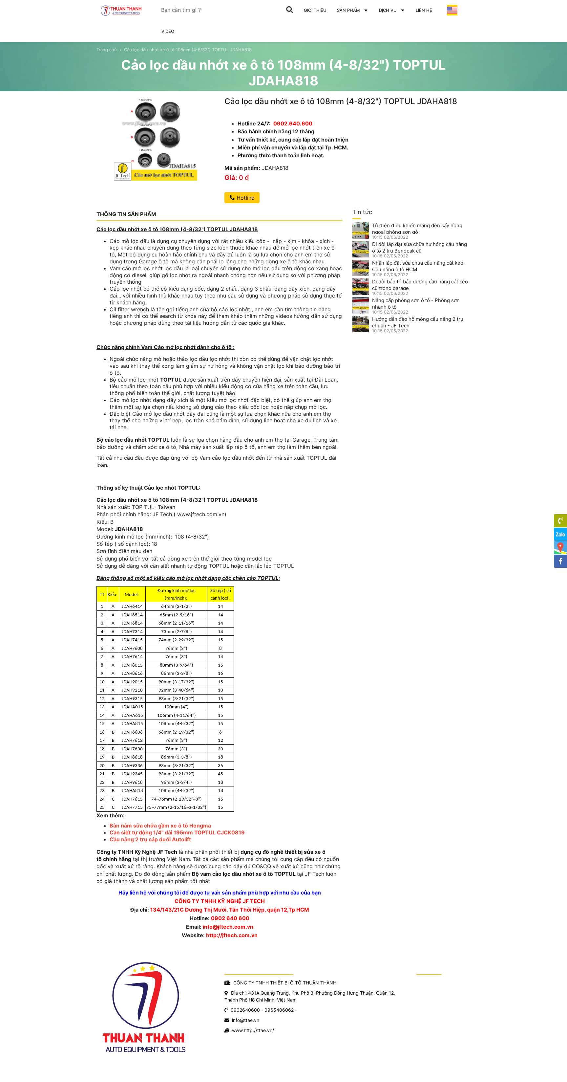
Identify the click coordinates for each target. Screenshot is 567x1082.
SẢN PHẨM (348, 10)
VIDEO (167, 31)
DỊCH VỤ (388, 10)
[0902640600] (560, 520)
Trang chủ (106, 49)
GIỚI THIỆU (315, 10)
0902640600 (245, 1010)
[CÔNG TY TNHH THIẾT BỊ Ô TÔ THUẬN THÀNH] (122, 10)
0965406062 (279, 1010)
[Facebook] (560, 561)
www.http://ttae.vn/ (253, 1030)
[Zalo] (560, 534)
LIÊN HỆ (424, 10)
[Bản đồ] (560, 547)
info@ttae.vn (245, 1020)
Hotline (244, 197)
